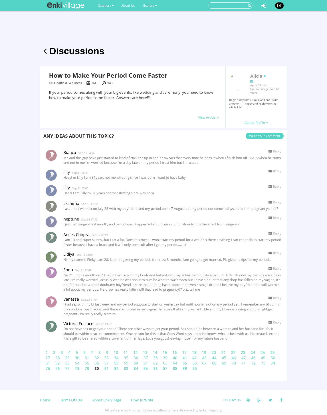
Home (45, 400)
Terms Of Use (71, 400)
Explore (149, 5)
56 (97, 363)
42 (194, 357)
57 (106, 363)
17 (184, 352)
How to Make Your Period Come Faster (108, 75)
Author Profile (255, 122)
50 (273, 357)
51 (48, 363)
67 (204, 363)
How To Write (142, 400)
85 (145, 368)
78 (77, 368)
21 (223, 352)
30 (77, 357)
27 (48, 357)
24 (253, 352)
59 (126, 363)
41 (185, 357)
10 (116, 352)
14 (155, 352)
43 (204, 357)
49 (263, 357)
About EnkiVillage (106, 400)
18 (194, 352)
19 (204, 352)
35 (126, 357)
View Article (207, 117)
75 (48, 368)
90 (194, 368)
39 (165, 357)
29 (67, 357)
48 (253, 357)
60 (136, 363)
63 (165, 363)
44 (214, 357)
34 (116, 357)
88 (175, 368)
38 (155, 357)
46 (234, 357)
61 (145, 363)
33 (106, 357)
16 (174, 352)
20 (214, 352)
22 (233, 352)
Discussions (75, 51)
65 (185, 363)
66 (194, 363)
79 (87, 368)
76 (57, 368)
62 (155, 363)
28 (57, 357)
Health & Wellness (68, 83)
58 (116, 363)
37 (145, 357)
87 (165, 368)
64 (175, 363)
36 (136, 357)
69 (224, 363)
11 (125, 352)
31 (87, 357)
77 (67, 368)
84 (136, 368)
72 (253, 363)
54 (77, 363)
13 (145, 352)
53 (67, 363)
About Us (128, 5)
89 (185, 368)
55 (87, 363)
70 (234, 363)
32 (97, 357)
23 (243, 352)
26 (272, 352)
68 (214, 363)
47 (243, 357)
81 (106, 368)
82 (116, 368)
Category (105, 5)
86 (155, 368)
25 (262, 352)
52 (57, 363)
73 (263, 363)
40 (175, 357)
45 (224, 357)
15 (165, 352)
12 (135, 352)
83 (126, 368)
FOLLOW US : (232, 400)
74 (273, 363)
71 (243, 363)
